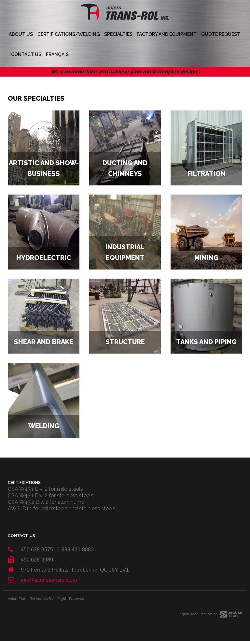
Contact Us (26, 54)
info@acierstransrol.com (49, 580)
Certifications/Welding (68, 34)
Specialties (118, 34)
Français (57, 54)
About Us (21, 34)
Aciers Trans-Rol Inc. (25, 599)
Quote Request (220, 34)
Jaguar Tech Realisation (198, 614)
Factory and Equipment (167, 34)
